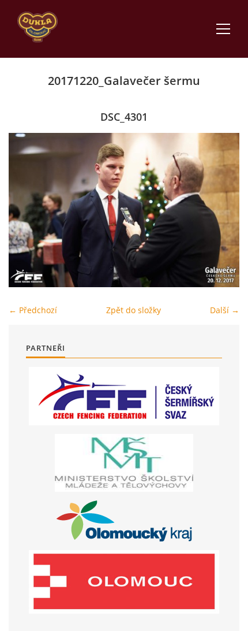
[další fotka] (221, 210)
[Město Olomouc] (124, 582)
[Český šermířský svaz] (124, 396)
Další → (224, 310)
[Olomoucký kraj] (124, 520)
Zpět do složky (133, 310)
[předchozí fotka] (27, 210)
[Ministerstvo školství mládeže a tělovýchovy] (124, 463)
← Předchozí (33, 310)
